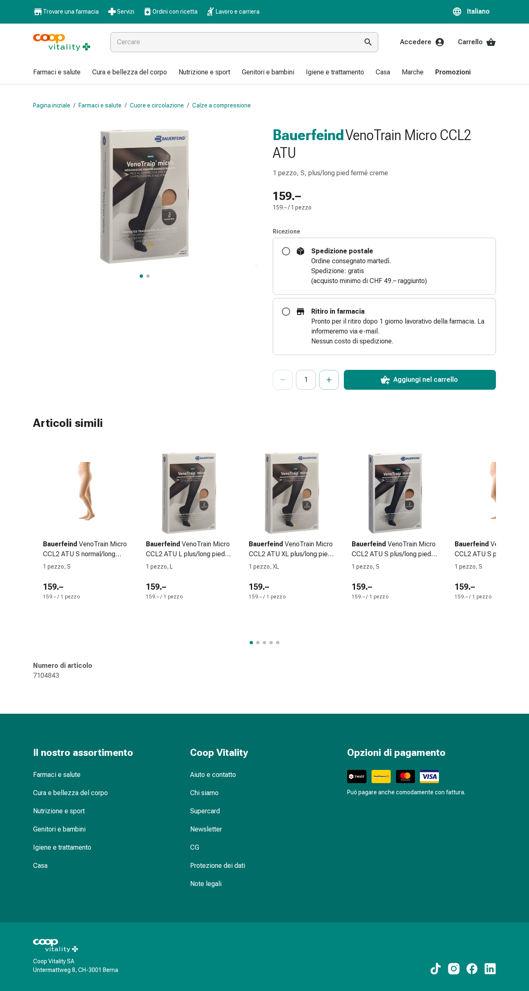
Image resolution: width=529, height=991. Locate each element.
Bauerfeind (308, 135)
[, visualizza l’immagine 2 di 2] (148, 276)
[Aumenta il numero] (329, 380)
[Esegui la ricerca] (368, 42)
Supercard (205, 811)
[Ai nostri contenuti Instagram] (454, 968)
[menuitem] (57, 72)
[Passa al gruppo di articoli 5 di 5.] (277, 642)
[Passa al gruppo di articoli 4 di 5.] (271, 642)
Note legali (206, 884)
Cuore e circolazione (157, 105)
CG (194, 847)
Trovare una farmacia (71, 11)
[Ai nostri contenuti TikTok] (435, 968)
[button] (474, 12)
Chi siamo (204, 793)
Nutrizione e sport (59, 811)
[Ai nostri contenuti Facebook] (472, 968)
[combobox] (232, 42)
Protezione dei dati (217, 866)
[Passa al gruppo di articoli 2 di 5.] (258, 642)
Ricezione (286, 231)
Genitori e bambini (59, 829)
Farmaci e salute (100, 105)
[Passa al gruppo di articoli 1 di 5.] (251, 642)
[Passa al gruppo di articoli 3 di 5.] (264, 642)
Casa (40, 866)
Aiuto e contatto (213, 775)
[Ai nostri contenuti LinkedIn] (490, 968)
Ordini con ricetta (175, 11)
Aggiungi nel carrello (425, 380)
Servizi (125, 11)
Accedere (415, 42)
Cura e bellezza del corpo (70, 793)
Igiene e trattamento (62, 847)
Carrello (470, 42)
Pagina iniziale (51, 105)
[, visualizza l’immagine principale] (141, 276)
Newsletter (206, 829)
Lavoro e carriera (238, 11)
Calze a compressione (221, 105)
